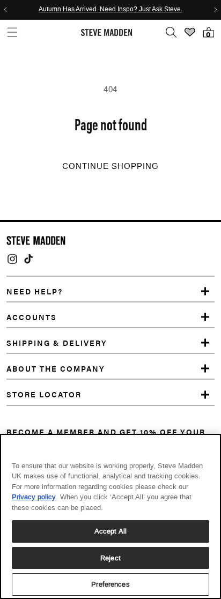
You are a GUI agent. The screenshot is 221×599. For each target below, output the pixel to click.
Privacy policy (34, 496)
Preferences (110, 584)
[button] (12, 32)
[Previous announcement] (5, 9)
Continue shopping (110, 166)
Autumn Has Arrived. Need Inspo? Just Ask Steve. (110, 9)
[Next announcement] (215, 9)
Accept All (110, 531)
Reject (110, 558)
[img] (12, 259)
